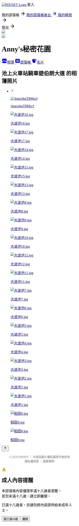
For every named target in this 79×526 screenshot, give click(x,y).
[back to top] (5, 448)
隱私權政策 (32, 461)
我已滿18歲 (11, 519)
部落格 (26, 62)
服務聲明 (48, 461)
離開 (25, 519)
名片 (40, 62)
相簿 (11, 62)
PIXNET (24, 457)
